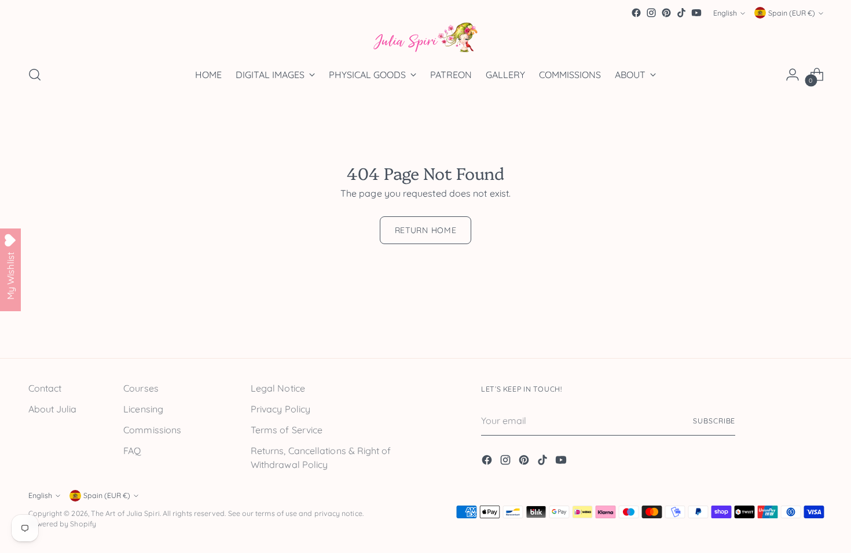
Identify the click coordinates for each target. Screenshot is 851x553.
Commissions (152, 430)
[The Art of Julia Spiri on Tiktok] (681, 13)
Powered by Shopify (62, 523)
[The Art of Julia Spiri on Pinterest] (666, 13)
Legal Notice (278, 388)
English (725, 13)
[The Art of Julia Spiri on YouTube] (696, 13)
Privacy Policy (280, 409)
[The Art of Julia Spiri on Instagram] (651, 13)
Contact (45, 388)
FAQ (132, 450)
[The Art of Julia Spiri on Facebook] (636, 13)
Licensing (143, 409)
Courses (141, 388)
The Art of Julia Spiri (125, 513)
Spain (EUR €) (791, 13)
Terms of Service (286, 430)
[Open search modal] (34, 74)
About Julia (52, 409)
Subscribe (714, 420)
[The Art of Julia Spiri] (425, 38)
